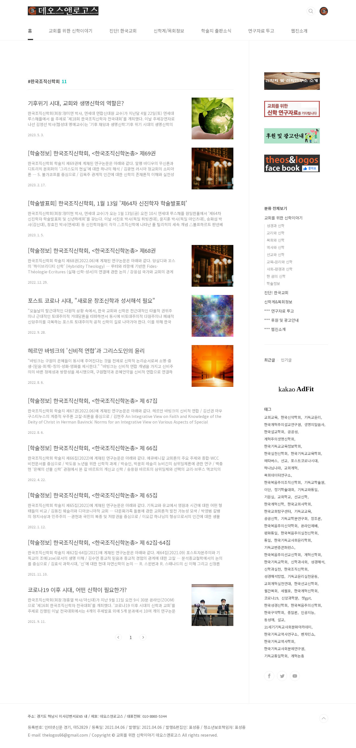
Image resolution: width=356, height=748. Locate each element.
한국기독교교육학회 (306, 453)
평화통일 (271, 533)
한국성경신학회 (276, 605)
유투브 (295, 676)
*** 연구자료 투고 (279, 311)
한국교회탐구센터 (277, 511)
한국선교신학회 (306, 583)
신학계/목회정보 (169, 30)
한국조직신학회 (296, 569)
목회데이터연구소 (277, 475)
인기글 (286, 360)
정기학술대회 (284, 489)
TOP (323, 718)
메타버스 (271, 460)
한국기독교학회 (276, 561)
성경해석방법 (274, 576)
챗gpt (306, 598)
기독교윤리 (312, 417)
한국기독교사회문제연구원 (284, 648)
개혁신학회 (312, 554)
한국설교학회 (274, 431)
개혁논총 (297, 655)
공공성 (293, 431)
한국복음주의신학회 (306, 605)
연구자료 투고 (261, 30)
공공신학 (271, 518)
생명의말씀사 (314, 424)
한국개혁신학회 (306, 590)
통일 (267, 540)
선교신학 (301, 496)
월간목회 (271, 590)
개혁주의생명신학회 (279, 439)
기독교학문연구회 (294, 518)
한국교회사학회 (299, 504)
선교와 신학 (276, 254)
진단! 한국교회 (123, 30)
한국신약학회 (291, 417)
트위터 (282, 676)
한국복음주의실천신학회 (299, 533)
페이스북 (269, 676)
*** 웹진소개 (275, 329)
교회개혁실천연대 (277, 583)
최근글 (269, 360)
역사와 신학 (276, 247)
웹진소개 (299, 30)
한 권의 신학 (276, 276)
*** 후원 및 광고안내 (281, 320)
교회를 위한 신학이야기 (71, 30)
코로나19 (271, 598)
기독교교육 (302, 511)
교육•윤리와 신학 (280, 261)
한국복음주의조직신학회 (282, 482)
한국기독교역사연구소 (281, 634)
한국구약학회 (274, 612)
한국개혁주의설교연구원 (282, 424)
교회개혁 (291, 467)
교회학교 (284, 496)
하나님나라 (272, 467)
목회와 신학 (276, 240)
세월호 (286, 590)
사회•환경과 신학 (280, 269)
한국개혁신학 (274, 504)
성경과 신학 (276, 225)
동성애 (269, 619)
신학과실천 (272, 569)
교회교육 (271, 417)
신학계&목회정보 (278, 301)
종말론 (293, 612)
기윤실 (269, 496)
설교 (281, 619)
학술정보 (273, 283)
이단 (267, 489)
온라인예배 (309, 525)
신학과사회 (299, 561)
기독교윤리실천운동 (303, 576)
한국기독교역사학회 (279, 641)
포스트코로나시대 (304, 460)
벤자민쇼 (307, 634)
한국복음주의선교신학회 (282, 554)
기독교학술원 (314, 482)
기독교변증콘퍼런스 (279, 547)
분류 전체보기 (275, 208)
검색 (311, 11)
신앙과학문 (289, 598)
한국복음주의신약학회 (281, 525)
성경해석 (317, 561)
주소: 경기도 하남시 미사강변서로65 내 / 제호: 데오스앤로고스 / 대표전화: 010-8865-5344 (97, 716)
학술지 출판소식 (216, 30)
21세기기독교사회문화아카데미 (288, 627)
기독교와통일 (308, 489)
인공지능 (307, 612)
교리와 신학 (276, 233)
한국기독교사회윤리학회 (292, 540)
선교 (284, 460)
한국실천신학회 (276, 453)
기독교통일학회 (276, 655)
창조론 (316, 518)
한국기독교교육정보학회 (282, 446)
